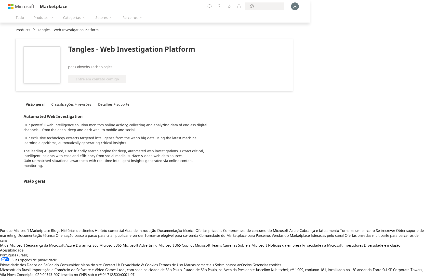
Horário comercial (109, 230)
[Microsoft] (21, 6)
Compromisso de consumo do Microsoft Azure (261, 230)
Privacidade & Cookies (139, 264)
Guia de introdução (140, 230)
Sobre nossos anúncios (233, 264)
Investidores (353, 245)
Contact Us (111, 264)
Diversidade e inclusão (382, 245)
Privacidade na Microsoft (322, 245)
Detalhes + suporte (113, 104)
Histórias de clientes (77, 230)
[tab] (36, 104)
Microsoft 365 (110, 245)
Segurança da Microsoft (45, 245)
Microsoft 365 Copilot (176, 245)
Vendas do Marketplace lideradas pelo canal (308, 235)
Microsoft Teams (208, 245)
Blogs (55, 230)
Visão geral (35, 104)
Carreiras (230, 245)
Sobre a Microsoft (252, 245)
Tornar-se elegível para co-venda (171, 235)
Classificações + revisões (71, 104)
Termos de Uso (171, 264)
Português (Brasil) (14, 254)
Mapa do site (91, 264)
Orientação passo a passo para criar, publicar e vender (100, 235)
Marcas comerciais (199, 264)
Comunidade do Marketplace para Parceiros (235, 235)
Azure (70, 245)
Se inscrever (385, 230)
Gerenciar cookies (266, 264)
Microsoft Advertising (140, 245)
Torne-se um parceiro (357, 230)
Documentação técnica (176, 230)
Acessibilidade (12, 250)
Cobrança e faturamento (319, 230)
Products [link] (23, 29)
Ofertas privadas (209, 230)
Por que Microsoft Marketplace (25, 230)
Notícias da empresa (284, 245)
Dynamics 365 (87, 245)
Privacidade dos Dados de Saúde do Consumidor (40, 264)
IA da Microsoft (12, 245)
